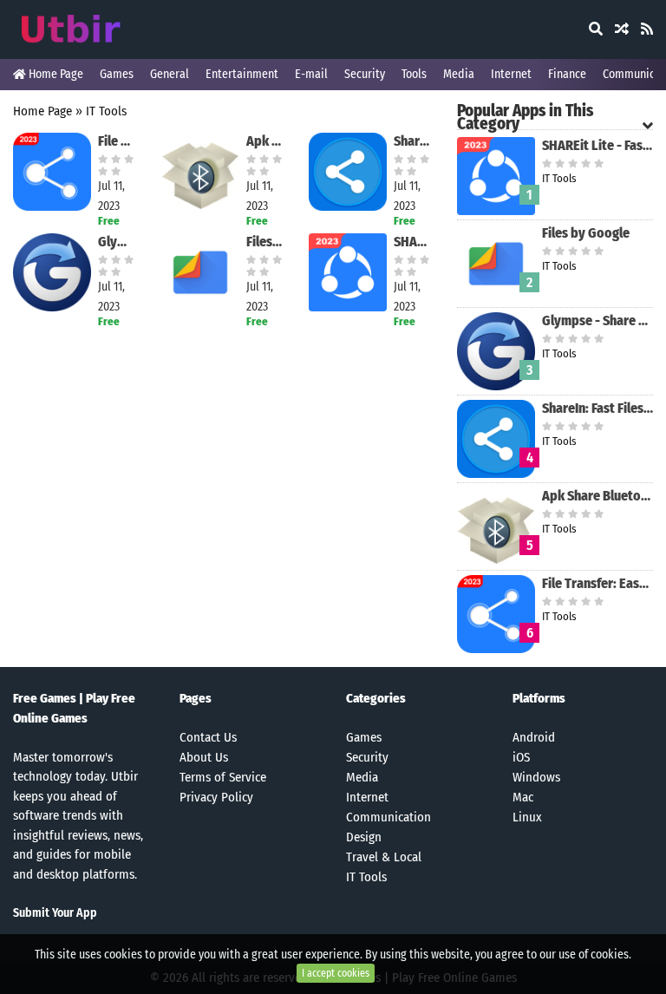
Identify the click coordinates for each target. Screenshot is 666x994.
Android (534, 737)
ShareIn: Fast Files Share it (412, 141)
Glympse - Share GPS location (116, 241)
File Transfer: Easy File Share (116, 141)
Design (364, 837)
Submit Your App (55, 913)
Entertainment (242, 74)
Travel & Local (383, 857)
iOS (521, 757)
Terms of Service (223, 777)
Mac (523, 797)
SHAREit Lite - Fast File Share (412, 241)
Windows (536, 777)
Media (458, 74)
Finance (567, 74)
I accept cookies (335, 973)
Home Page (54, 74)
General (169, 74)
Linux (527, 817)
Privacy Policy (216, 797)
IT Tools (106, 111)
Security (364, 74)
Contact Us (208, 737)
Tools (414, 74)
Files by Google (265, 241)
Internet (511, 74)
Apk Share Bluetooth (265, 141)
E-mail (311, 74)
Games (117, 74)
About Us (204, 757)
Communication (388, 817)
